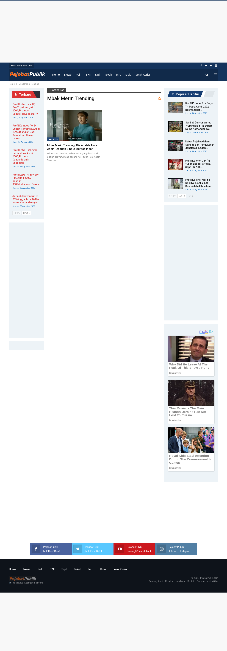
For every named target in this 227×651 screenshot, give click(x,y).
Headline (53, 139)
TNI (88, 74)
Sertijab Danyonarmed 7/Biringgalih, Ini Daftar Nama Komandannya (198, 125)
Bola (128, 74)
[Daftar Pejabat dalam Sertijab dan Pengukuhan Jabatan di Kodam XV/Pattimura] (175, 145)
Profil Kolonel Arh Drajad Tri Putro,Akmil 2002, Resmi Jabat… (199, 106)
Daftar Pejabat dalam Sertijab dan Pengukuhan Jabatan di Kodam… (199, 144)
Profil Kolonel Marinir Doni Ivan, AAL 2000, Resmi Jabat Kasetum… (198, 183)
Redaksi (169, 581)
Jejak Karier (142, 74)
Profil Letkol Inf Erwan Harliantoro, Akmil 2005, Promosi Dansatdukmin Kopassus (24, 156)
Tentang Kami (156, 581)
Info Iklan (180, 581)
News (67, 74)
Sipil (97, 74)
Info (118, 74)
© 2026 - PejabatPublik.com (204, 578)
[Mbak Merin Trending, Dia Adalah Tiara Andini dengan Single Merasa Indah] (74, 125)
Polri (78, 74)
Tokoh (108, 74)
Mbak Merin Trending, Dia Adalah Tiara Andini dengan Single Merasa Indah (72, 147)
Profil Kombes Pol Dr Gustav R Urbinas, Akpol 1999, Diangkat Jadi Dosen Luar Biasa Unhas (26, 132)
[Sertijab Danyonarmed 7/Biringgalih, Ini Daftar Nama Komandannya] (175, 126)
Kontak (190, 581)
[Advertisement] (113, 30)
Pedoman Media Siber (207, 581)
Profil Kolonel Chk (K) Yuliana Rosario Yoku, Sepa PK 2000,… (198, 163)
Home (56, 74)
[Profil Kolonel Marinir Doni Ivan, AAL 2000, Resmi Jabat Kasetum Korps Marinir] (175, 184)
